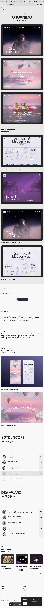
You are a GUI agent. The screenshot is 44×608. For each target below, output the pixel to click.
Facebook (19, 601)
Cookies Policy (3, 600)
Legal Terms (9, 600)
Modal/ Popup (19, 169)
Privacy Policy (15, 600)
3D (18, 320)
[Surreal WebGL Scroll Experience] (22, 224)
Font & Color (20, 604)
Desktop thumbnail (11, 425)
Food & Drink (14, 317)
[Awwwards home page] (11, 604)
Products (14, 279)
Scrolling (4, 320)
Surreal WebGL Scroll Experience (8, 242)
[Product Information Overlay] (22, 151)
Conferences (3, 593)
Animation (30, 317)
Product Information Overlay (7, 169)
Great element (4, 389)
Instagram (7, 601)
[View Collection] (7, 559)
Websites (2, 586)
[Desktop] (22, 407)
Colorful (37, 317)
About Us (24, 593)
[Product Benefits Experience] (22, 187)
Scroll (17, 205)
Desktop (3, 425)
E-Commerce (5, 317)
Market (24, 590)
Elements (2, 590)
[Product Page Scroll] (22, 261)
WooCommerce (26, 320)
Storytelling (12, 320)
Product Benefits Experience (7, 206)
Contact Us (24, 595)
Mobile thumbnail (14, 389)
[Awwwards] (4, 4)
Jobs (23, 588)
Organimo (22, 17)
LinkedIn (11, 601)
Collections (3, 588)
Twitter (15, 601)
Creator (15, 604)
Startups (22, 317)
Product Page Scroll (5, 279)
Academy (24, 586)
